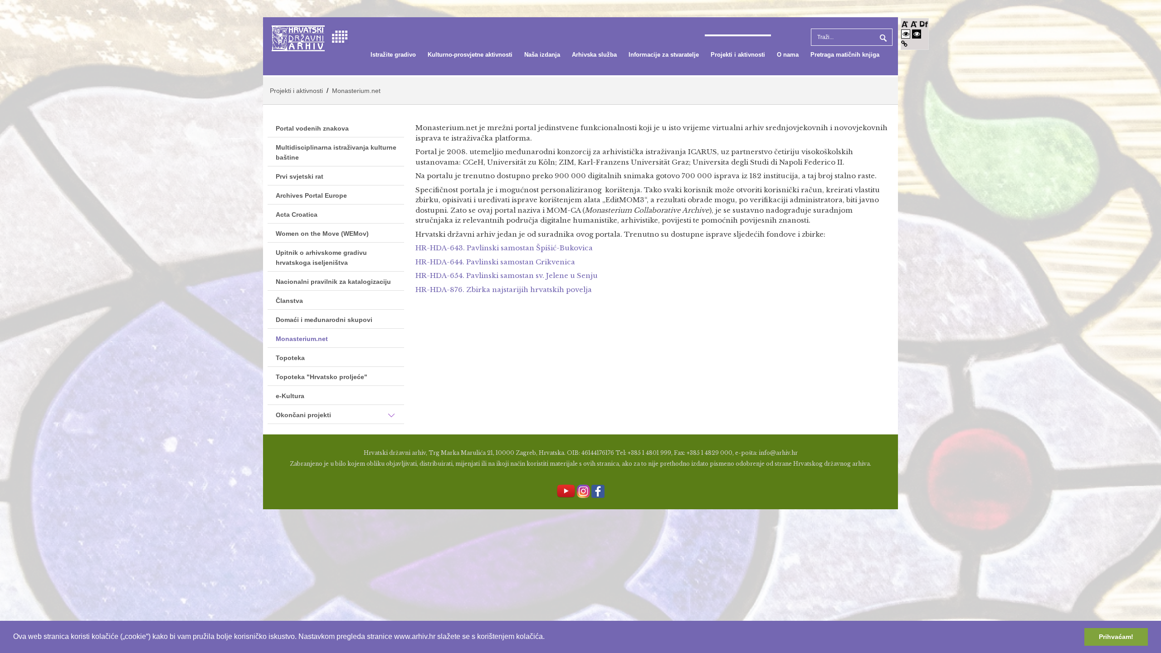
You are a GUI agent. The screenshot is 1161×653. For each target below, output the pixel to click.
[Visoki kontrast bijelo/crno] (905, 34)
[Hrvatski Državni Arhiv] (298, 37)
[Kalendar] (339, 36)
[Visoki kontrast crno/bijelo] (916, 34)
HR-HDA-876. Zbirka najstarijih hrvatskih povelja (503, 289)
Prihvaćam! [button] (1116, 636)
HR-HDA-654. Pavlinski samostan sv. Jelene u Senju (506, 275)
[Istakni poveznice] (904, 44)
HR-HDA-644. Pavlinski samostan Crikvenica (495, 262)
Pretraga (882, 37)
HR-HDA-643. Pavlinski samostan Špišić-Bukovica (504, 248)
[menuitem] (393, 54)
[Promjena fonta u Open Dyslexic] (923, 23)
